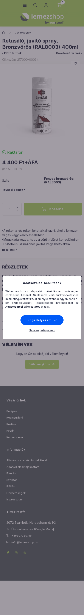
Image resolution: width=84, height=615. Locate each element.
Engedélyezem (40, 320)
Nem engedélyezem (42, 330)
